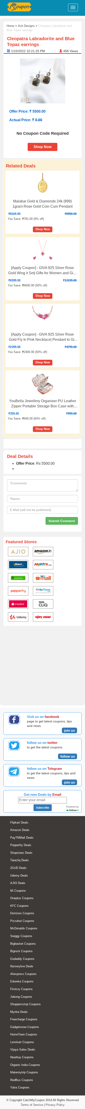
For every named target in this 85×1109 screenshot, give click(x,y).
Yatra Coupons (19, 1087)
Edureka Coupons (22, 981)
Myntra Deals (19, 1012)
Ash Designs (26, 26)
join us (69, 730)
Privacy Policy (55, 1105)
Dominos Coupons (22, 913)
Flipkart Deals (19, 822)
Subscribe (42, 807)
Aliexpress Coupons (23, 974)
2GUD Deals (18, 868)
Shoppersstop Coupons (25, 1004)
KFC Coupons (19, 905)
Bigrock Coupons (21, 951)
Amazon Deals (19, 830)
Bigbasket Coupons (23, 943)
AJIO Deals (17, 883)
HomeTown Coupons (23, 1034)
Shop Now (42, 147)
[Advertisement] (42, 665)
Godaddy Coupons (22, 959)
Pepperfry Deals (20, 845)
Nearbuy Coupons (22, 1057)
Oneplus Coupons (22, 898)
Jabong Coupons (21, 996)
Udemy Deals (19, 875)
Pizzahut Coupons (22, 921)
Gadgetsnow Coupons (24, 1027)
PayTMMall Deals (22, 837)
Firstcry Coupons (21, 989)
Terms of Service (32, 1105)
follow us (67, 756)
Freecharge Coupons (23, 1019)
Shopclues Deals (21, 852)
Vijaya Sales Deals (22, 1049)
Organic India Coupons (25, 1065)
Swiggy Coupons (21, 936)
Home (10, 26)
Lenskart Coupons (22, 1042)
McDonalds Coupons (23, 928)
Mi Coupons (18, 890)
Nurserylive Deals (21, 966)
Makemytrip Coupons (24, 1072)
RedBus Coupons (21, 1080)
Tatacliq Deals (19, 860)
